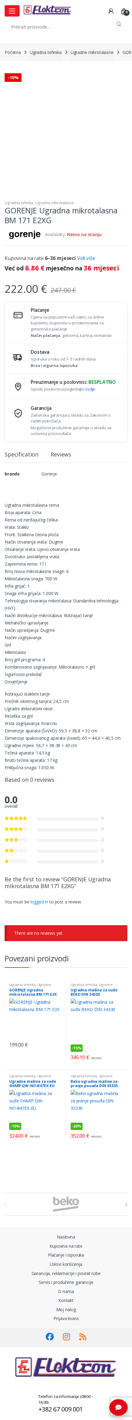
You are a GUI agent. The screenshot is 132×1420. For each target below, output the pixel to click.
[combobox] (57, 27)
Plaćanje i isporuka (66, 1255)
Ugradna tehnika (46, 52)
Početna (13, 52)
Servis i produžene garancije (66, 1282)
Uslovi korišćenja (66, 1264)
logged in (39, 902)
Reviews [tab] (61, 455)
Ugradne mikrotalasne (92, 52)
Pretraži (118, 27)
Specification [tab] (21, 455)
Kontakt (66, 1300)
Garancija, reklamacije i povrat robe (66, 1273)
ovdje (90, 389)
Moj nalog (66, 1309)
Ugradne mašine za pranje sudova (92, 986)
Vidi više (86, 258)
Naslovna (66, 1237)
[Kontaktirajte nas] (118, 1407)
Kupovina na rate (66, 1246)
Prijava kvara (65, 1318)
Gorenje (49, 474)
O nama (66, 1291)
